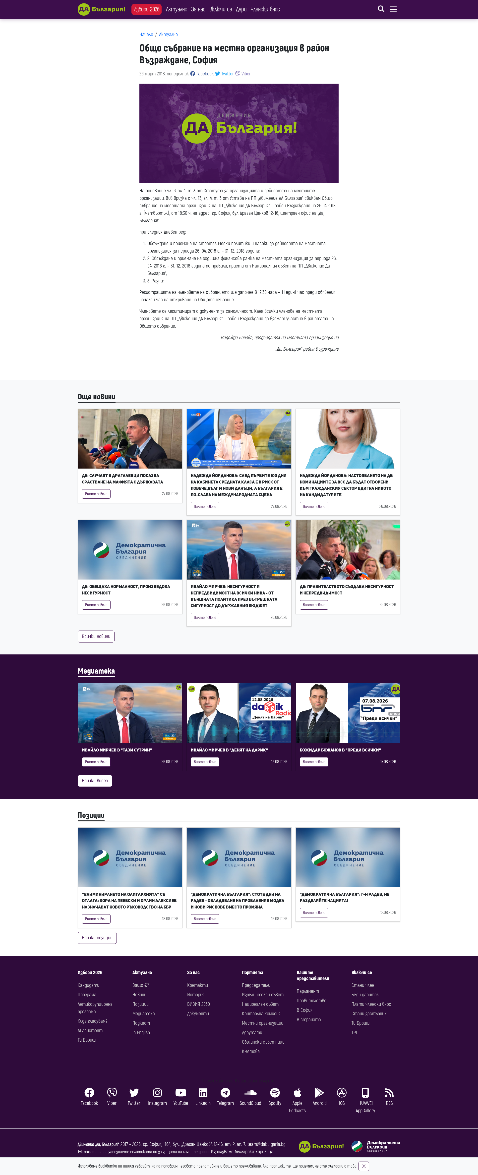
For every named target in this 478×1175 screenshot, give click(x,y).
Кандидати (88, 985)
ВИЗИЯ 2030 (198, 1004)
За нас (198, 9)
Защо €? (140, 985)
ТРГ (355, 1032)
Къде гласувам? (92, 1021)
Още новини (97, 397)
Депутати (252, 1032)
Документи (198, 1014)
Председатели (256, 985)
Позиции (91, 815)
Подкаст (141, 1023)
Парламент (308, 991)
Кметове (251, 1051)
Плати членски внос (371, 1004)
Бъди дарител (365, 995)
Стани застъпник (369, 1014)
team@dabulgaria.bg (266, 1144)
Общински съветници (263, 1042)
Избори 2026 (146, 9)
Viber (245, 74)
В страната (309, 1019)
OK (364, 1166)
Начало (146, 34)
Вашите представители (313, 975)
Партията (252, 972)
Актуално (176, 9)
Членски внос (265, 9)
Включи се (220, 9)
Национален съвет (260, 1004)
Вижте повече (96, 493)
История (195, 995)
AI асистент (90, 1030)
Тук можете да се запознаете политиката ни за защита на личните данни (143, 1152)
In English (141, 1032)
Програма (87, 995)
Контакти (197, 985)
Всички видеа (95, 781)
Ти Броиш (87, 1040)
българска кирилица (254, 1152)
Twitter (227, 74)
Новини (139, 995)
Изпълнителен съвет (263, 995)
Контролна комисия (261, 1014)
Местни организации (262, 1023)
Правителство (311, 1001)
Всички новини (96, 636)
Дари (241, 9)
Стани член (363, 985)
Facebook (204, 74)
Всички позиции (97, 938)
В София (304, 1010)
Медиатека (96, 671)
